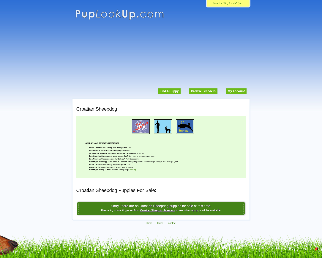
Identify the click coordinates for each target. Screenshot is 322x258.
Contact (172, 223)
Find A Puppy (169, 91)
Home (149, 223)
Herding (133, 170)
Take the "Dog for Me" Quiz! (228, 3)
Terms (160, 223)
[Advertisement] (161, 56)
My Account (236, 91)
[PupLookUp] (119, 19)
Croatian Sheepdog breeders (157, 210)
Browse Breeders (203, 91)
